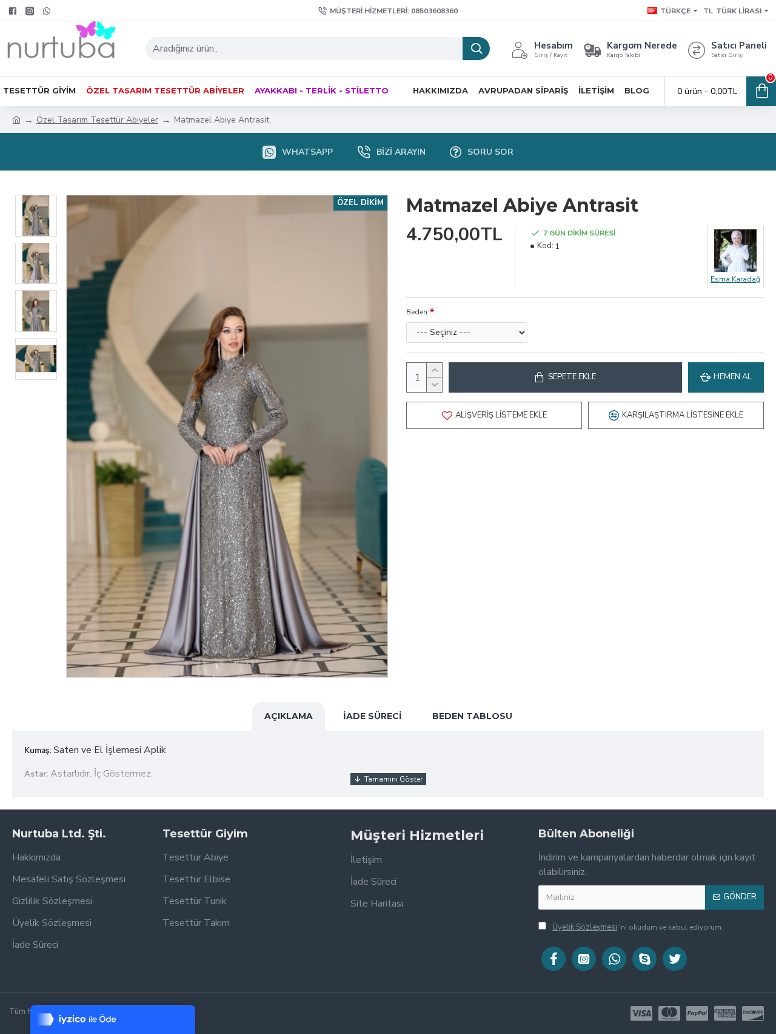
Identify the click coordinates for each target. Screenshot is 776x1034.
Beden (416, 312)
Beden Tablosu (472, 716)
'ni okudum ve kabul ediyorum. (637, 927)
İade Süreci (372, 716)
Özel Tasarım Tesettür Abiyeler (97, 120)
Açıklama (288, 716)
